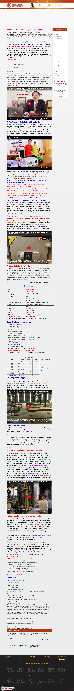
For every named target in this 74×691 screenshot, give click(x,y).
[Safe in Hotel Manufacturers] (13, 216)
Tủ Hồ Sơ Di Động (30, 682)
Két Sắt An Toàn (9, 658)
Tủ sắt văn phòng (30, 679)
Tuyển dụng (60, 1)
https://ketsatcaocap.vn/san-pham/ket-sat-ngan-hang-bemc (19, 579)
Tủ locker (39, 680)
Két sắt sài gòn (9, 667)
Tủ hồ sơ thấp (19, 679)
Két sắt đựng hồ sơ (20, 671)
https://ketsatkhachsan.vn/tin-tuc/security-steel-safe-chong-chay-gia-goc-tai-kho (20, 628)
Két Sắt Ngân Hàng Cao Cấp (21, 660)
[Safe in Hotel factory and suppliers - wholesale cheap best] (17, 434)
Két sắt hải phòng (20, 667)
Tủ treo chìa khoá (61, 679)
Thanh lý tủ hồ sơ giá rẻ (11, 682)
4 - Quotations (15, 67)
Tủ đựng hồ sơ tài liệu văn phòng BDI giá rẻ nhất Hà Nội (12, 639)
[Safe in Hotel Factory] (11, 197)
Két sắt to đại (9, 669)
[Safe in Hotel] (10, 71)
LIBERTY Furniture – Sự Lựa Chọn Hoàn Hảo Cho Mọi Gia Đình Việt (60, 88)
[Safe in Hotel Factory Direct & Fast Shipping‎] (17, 318)
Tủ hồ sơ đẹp (9, 679)
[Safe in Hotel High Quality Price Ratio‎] (37, 318)
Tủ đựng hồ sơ (19, 681)
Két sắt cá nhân (40, 669)
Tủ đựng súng (57, 59)
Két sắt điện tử (9, 668)
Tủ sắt (59, 680)
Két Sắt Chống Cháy (10, 659)
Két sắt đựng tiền (30, 668)
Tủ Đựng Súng (19, 657)
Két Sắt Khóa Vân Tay (51, 670)
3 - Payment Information (19, 66)
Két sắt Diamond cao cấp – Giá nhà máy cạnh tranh (61, 95)
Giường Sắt (57, 65)
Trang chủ (37, 1)
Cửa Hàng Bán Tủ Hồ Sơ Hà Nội (35, 637)
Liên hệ (65, 1)
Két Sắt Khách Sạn (58, 36)
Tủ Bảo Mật (57, 61)
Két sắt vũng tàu (50, 667)
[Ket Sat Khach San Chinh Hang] (36, 591)
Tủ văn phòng (60, 681)
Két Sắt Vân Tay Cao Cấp (21, 659)
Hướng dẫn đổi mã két (49, 1)
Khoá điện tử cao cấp (61, 671)
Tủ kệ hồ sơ (60, 682)
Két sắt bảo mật (30, 669)
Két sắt (56, 32)
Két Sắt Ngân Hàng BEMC (59, 38)
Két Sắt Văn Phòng (58, 46)
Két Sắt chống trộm (41, 671)
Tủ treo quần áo (20, 680)
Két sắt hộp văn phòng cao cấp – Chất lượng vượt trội (60, 91)
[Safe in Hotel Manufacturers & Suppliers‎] (38, 282)
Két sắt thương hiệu (51, 669)
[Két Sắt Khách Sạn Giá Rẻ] (13, 554)
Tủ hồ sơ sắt (50, 679)
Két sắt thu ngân (10, 670)
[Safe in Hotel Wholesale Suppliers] (37, 352)
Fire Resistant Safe (46, 641)
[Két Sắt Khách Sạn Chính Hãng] (14, 591)
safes (56, 73)
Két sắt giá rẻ (60, 668)
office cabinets (57, 75)
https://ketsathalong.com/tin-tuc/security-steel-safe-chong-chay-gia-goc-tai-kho (20, 626)
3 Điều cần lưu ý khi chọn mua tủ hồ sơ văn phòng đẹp (35, 651)
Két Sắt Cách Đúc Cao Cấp (11, 660)
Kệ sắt (56, 67)
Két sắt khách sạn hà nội (42, 667)
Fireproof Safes (46, 635)
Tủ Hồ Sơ (56, 34)
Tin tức (55, 1)
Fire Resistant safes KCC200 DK (23, 649)
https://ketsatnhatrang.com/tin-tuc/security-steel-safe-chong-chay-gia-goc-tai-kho (21, 620)
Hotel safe (56, 77)
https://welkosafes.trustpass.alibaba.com (15, 580)
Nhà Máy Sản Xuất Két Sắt (59, 71)
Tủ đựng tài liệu (9, 681)
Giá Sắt (49, 682)
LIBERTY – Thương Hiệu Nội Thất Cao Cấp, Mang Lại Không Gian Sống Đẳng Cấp (61, 84)
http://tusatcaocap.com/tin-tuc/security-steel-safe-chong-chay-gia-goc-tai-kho (20, 621)
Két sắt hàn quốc (51, 668)
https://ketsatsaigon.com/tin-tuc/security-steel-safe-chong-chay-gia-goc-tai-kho (20, 623)
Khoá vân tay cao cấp (51, 671)
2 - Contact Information (19, 64)
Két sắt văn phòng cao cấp (11, 671)
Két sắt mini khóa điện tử (59, 69)
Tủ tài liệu (39, 679)
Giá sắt (8, 680)
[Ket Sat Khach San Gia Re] (36, 554)
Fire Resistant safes (12, 647)
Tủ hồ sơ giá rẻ (30, 681)
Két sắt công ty (19, 669)
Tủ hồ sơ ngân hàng (51, 681)
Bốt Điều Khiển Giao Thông (59, 44)
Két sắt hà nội (19, 668)
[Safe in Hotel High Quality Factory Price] (38, 434)
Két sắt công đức (20, 670)
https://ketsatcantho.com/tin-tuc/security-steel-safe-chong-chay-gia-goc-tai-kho (20, 625)
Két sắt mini (57, 63)
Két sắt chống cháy (61, 669)
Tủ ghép (28, 680)
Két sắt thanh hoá (61, 667)
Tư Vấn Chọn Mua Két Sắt (32, 670)
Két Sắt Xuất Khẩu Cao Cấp (59, 42)
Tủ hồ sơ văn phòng (41, 681)
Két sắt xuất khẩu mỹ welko (59, 40)
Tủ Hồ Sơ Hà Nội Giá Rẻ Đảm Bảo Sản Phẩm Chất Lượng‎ (23, 639)
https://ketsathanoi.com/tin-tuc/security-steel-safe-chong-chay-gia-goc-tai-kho (20, 618)
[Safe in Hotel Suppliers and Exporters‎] (14, 281)
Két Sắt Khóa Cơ (40, 670)
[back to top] (72, 688)
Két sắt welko (40, 668)
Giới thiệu (42, 1)
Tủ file (49, 680)
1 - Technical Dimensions (17, 63)
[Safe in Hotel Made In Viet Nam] (13, 352)
